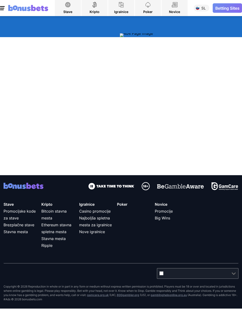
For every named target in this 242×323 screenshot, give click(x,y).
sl (203, 8)
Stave (9, 204)
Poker (122, 204)
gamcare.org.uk (98, 295)
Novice (161, 204)
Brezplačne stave (19, 225)
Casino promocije (95, 211)
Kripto (46, 204)
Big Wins (162, 218)
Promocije (164, 211)
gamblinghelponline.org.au (169, 295)
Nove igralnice (92, 231)
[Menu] (3, 8)
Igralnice (87, 204)
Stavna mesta (16, 231)
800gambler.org (128, 295)
